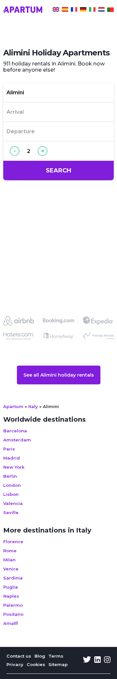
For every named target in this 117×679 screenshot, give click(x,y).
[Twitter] (87, 660)
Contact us (18, 656)
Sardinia (13, 577)
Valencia (13, 503)
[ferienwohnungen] (83, 10)
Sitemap (58, 664)
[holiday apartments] (56, 10)
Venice (11, 568)
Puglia (10, 587)
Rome (10, 550)
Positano (13, 614)
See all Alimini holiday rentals (58, 375)
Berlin (10, 476)
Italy (33, 406)
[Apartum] (22, 10)
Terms (55, 656)
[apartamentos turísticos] (65, 10)
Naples (11, 596)
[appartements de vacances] (74, 10)
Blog (39, 656)
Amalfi (10, 623)
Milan (9, 559)
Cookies (36, 664)
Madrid (11, 458)
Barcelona (15, 430)
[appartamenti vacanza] (92, 10)
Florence (13, 541)
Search (58, 170)
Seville (11, 512)
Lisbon (11, 494)
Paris (9, 448)
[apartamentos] (110, 10)
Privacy (14, 664)
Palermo (13, 605)
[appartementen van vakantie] (101, 10)
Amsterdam (17, 439)
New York (13, 467)
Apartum (13, 406)
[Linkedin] (97, 660)
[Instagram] (107, 660)
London (12, 485)
